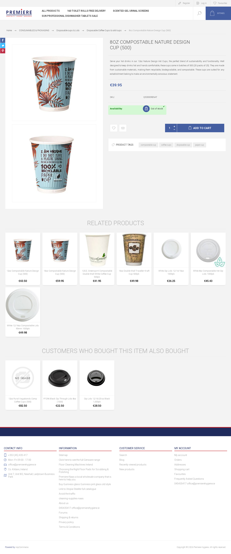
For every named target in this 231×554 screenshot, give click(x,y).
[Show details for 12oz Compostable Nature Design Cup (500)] (22, 258)
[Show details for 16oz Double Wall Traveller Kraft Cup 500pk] (134, 258)
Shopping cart (181, 469)
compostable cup (148, 145)
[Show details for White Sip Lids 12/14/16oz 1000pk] (171, 258)
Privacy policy (66, 522)
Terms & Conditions (69, 527)
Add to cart (22, 273)
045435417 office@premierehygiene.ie (79, 508)
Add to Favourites (114, 128)
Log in (204, 3)
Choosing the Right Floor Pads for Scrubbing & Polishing (84, 470)
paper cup (199, 145)
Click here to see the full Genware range (79, 460)
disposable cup (183, 145)
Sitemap (63, 455)
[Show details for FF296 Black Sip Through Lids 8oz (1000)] (59, 385)
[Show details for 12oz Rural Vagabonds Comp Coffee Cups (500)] (22, 385)
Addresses (180, 464)
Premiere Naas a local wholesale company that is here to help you (85, 478)
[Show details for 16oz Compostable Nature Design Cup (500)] (59, 258)
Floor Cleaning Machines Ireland (76, 464)
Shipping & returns (68, 517)
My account (180, 455)
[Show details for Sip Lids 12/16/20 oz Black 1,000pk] (96, 385)
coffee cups (166, 145)
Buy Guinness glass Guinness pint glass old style (85, 484)
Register (186, 3)
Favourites (180, 474)
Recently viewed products (132, 464)
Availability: (116, 108)
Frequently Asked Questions (189, 478)
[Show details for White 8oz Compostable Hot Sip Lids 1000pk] (208, 258)
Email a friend (123, 128)
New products (126, 469)
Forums (63, 512)
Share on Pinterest (2, 50)
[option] (54, 83)
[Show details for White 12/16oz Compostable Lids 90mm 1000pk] (22, 312)
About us (63, 503)
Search (123, 455)
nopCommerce (22, 547)
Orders (178, 460)
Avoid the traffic (67, 493)
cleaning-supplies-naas (71, 498)
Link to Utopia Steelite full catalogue (77, 489)
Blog (121, 460)
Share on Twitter (2, 45)
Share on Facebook (2, 40)
